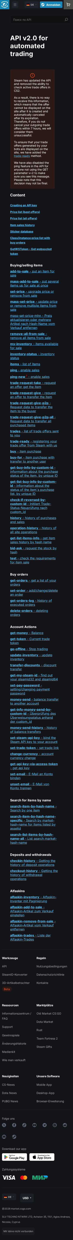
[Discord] (4, 1137)
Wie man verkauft (14, 1060)
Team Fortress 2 (47, 1038)
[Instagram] (55, 1125)
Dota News (9, 1093)
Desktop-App (45, 1093)
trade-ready (22, 155)
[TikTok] (24, 1125)
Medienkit (8, 1051)
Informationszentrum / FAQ (16, 1016)
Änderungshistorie (14, 1043)
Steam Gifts (44, 1046)
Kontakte (42, 982)
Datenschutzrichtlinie (50, 974)
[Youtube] (34, 1125)
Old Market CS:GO (48, 1013)
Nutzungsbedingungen (51, 966)
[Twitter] (4, 1125)
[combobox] (40, 19)
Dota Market (44, 1021)
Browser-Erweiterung (50, 1101)
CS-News (8, 1084)
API (4, 966)
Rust (39, 1030)
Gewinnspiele (10, 1035)
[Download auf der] (41, 1157)
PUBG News (10, 1101)
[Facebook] (14, 1125)
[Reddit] (65, 1125)
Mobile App (44, 1084)
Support (7, 1026)
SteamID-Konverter (14, 974)
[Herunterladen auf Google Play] (14, 1157)
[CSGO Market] (4, 4)
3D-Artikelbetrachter (16, 982)
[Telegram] (45, 1125)
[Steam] (14, 1137)
